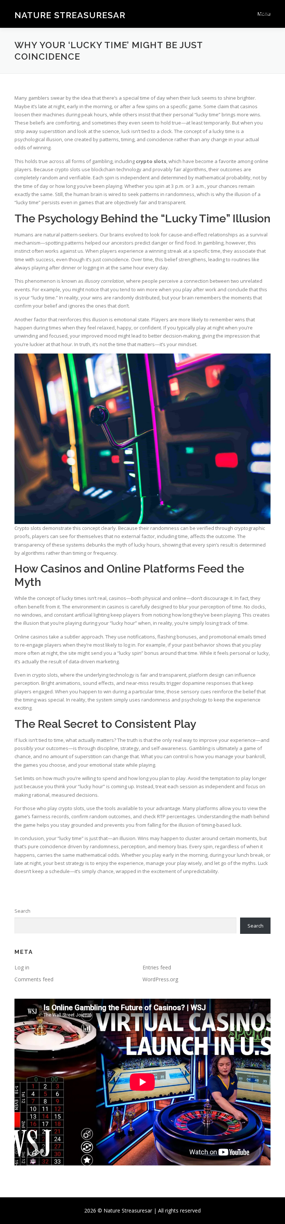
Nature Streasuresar (69, 15)
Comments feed (33, 979)
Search (22, 911)
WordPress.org (160, 979)
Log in (21, 967)
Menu (264, 13)
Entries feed (156, 967)
